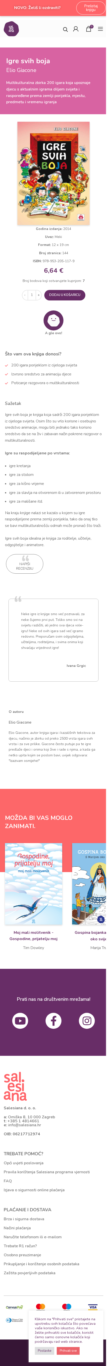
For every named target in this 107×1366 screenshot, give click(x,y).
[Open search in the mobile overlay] (65, 29)
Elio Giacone (20, 722)
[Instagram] (87, 1021)
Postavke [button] (44, 1351)
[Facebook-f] (53, 1021)
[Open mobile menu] (100, 29)
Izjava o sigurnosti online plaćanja (34, 1190)
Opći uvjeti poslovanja (24, 1163)
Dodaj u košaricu (64, 295)
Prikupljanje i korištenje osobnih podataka (41, 1264)
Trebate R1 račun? (20, 1246)
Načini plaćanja (17, 1228)
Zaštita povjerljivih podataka (29, 1273)
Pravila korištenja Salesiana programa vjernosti (47, 1172)
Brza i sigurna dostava (24, 1219)
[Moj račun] (75, 29)
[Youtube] (20, 1021)
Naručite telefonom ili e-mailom (33, 1237)
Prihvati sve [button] (68, 1351)
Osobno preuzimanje (22, 1255)
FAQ (8, 1181)
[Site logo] (11, 28)
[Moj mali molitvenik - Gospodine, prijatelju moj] (33, 884)
